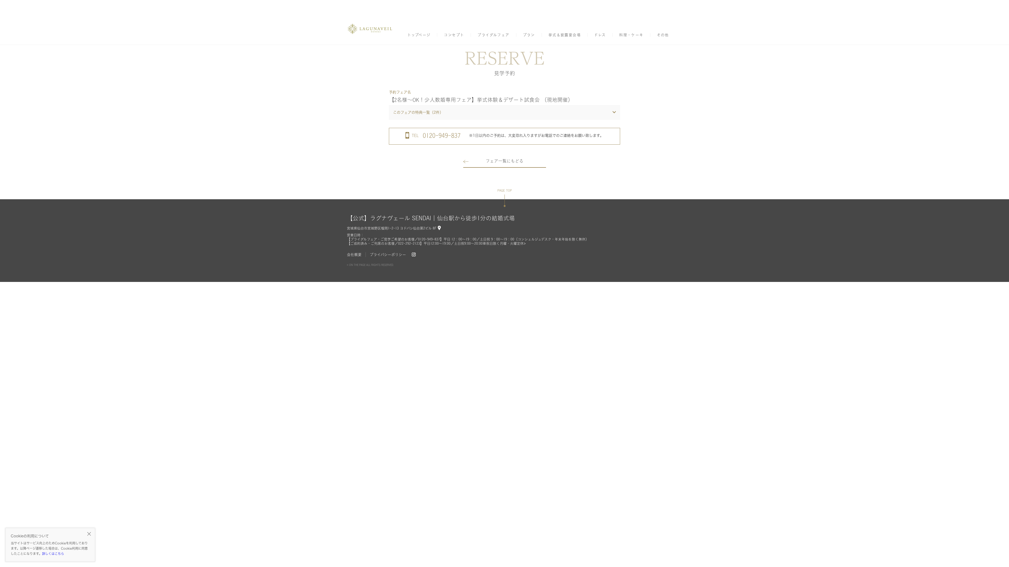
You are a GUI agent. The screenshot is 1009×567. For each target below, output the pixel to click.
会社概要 (354, 254)
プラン (529, 35)
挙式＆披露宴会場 (564, 35)
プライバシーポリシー (388, 254)
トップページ (418, 35)
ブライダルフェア (493, 35)
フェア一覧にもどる (504, 161)
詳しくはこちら (53, 553)
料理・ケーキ (631, 35)
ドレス (600, 35)
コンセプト (454, 35)
